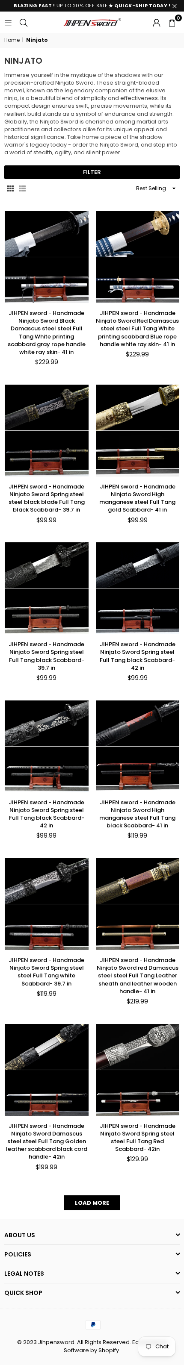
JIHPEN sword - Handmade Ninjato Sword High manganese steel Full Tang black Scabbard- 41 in (137, 814)
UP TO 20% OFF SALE (92, 5)
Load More (92, 1203)
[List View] (22, 188)
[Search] (23, 22)
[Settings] (156, 22)
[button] (172, 22)
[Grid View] (10, 188)
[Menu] (8, 22)
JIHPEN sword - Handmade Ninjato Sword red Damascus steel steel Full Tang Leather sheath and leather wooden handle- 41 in (137, 975)
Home (12, 40)
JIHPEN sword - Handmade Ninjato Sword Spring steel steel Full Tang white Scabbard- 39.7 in (46, 972)
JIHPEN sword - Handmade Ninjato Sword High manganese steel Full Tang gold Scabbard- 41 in (137, 498)
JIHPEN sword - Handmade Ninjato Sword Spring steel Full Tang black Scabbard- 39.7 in (46, 656)
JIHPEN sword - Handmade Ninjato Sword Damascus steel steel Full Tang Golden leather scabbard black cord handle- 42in (46, 1141)
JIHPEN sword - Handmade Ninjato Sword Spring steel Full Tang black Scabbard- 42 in (137, 656)
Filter (92, 172)
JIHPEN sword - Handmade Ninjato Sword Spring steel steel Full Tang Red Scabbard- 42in (137, 1137)
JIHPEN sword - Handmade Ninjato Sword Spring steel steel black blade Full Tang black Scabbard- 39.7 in (47, 498)
